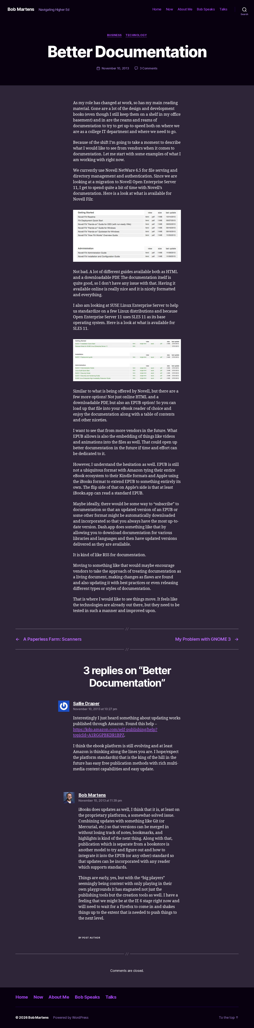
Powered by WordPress (71, 1017)
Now (169, 9)
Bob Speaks (206, 9)
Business (114, 35)
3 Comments (148, 68)
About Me (185, 9)
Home (156, 9)
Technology (136, 35)
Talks (223, 9)
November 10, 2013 (115, 68)
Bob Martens (20, 9)
